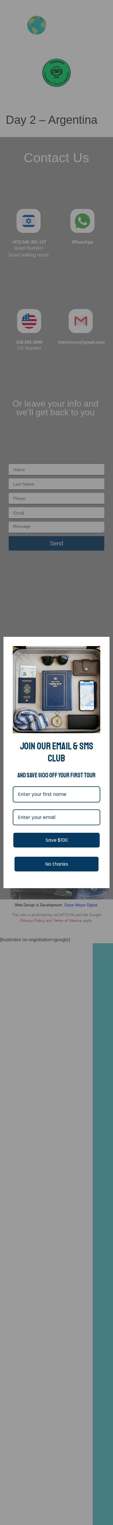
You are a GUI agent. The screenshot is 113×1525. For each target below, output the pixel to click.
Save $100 (56, 840)
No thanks (56, 864)
